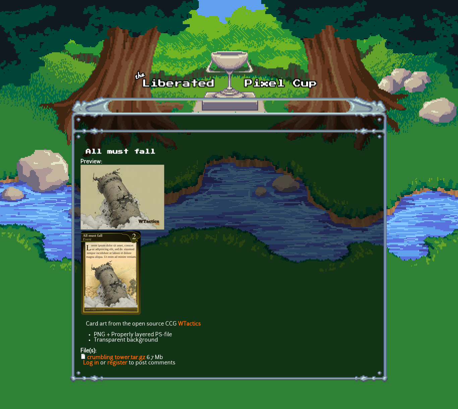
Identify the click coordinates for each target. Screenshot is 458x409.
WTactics (189, 324)
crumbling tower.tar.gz (116, 357)
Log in (91, 363)
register (117, 363)
